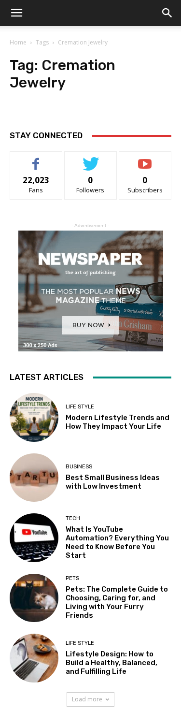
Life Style (80, 406)
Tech (73, 518)
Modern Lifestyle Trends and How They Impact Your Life (117, 422)
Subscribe (145, 158)
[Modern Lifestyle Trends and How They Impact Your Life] (34, 417)
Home (18, 42)
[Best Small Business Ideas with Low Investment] (34, 477)
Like (36, 158)
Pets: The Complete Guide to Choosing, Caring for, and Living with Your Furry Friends (117, 602)
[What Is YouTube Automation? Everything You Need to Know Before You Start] (34, 537)
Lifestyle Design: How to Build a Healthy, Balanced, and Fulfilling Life (111, 663)
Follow (90, 158)
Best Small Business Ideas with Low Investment (113, 482)
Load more (87, 699)
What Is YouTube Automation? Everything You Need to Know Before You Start (117, 542)
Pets (72, 578)
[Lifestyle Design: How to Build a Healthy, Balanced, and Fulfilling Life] (34, 658)
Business (79, 466)
